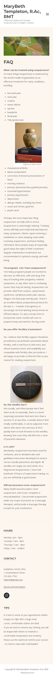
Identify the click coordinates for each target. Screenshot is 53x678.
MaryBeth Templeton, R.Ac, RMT (22, 11)
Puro (32, 672)
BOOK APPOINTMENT (14, 587)
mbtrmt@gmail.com (13, 579)
